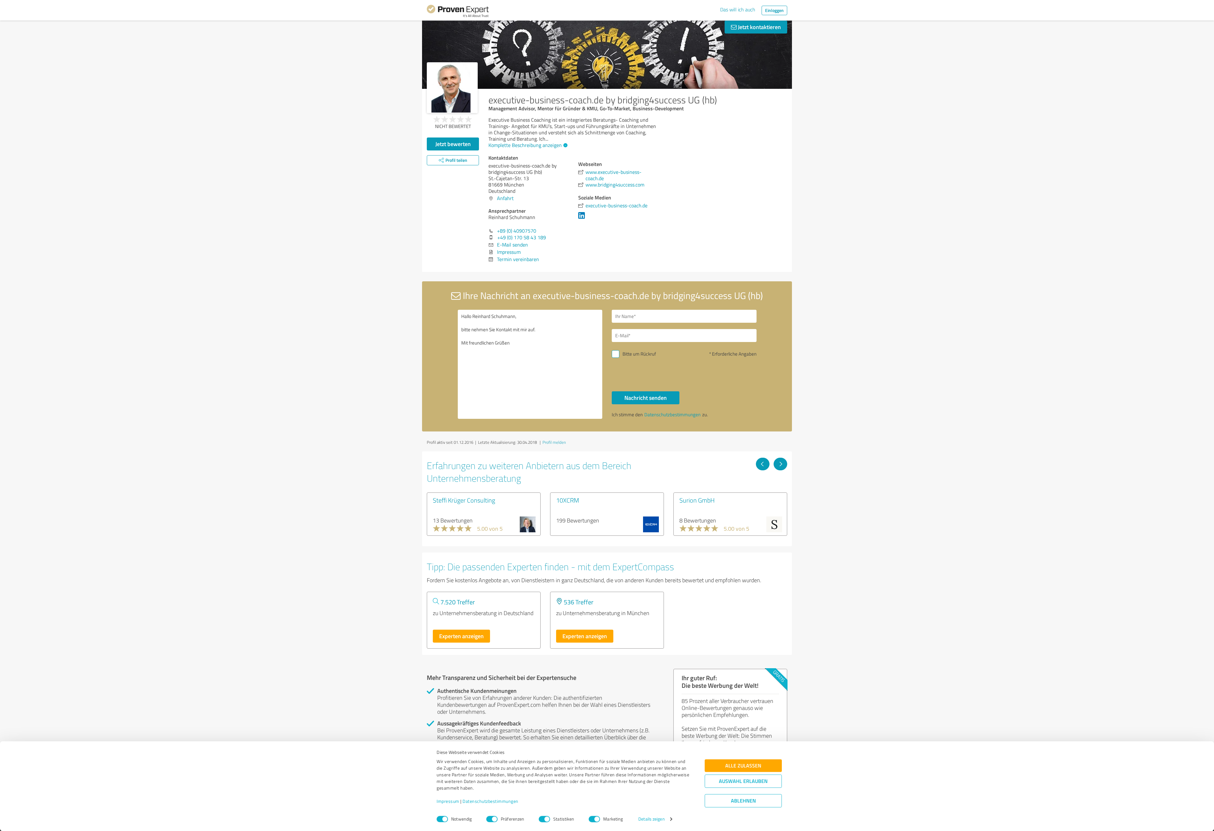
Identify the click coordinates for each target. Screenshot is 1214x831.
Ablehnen (743, 800)
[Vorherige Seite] (762, 464)
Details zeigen (651, 819)
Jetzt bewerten (453, 144)
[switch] (492, 819)
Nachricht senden (645, 398)
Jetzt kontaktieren (759, 27)
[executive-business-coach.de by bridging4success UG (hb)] (452, 88)
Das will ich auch (737, 9)
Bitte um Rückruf (639, 354)
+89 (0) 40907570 (516, 230)
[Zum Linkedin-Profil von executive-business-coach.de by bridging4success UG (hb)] (582, 218)
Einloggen (774, 10)
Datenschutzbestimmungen (490, 801)
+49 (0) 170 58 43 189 (521, 237)
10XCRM (567, 500)
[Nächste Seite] (780, 464)
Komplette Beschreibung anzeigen (525, 145)
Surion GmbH (697, 500)
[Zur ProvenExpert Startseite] (458, 12)
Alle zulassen (743, 765)
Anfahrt (505, 198)
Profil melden (554, 442)
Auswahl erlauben (743, 781)
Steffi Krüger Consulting (464, 500)
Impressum (448, 801)
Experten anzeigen (461, 636)
